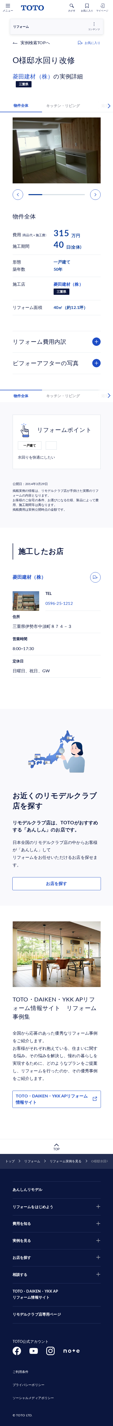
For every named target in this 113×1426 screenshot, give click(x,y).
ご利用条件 (21, 1371)
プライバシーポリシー (28, 1384)
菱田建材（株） (33, 77)
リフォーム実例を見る (65, 1161)
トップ (10, 1161)
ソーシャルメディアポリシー (33, 1398)
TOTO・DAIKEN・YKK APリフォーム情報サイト (52, 1099)
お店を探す (56, 884)
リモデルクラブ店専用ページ (37, 1314)
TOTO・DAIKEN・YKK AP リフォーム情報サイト (35, 1295)
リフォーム (32, 1161)
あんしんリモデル (27, 1190)
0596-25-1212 (59, 603)
